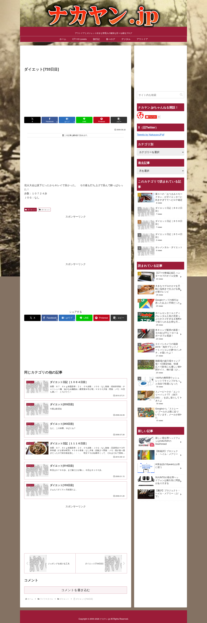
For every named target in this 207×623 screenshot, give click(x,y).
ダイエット (31, 209)
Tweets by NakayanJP (149, 134)
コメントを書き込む (75, 590)
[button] (119, 120)
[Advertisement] (75, 57)
